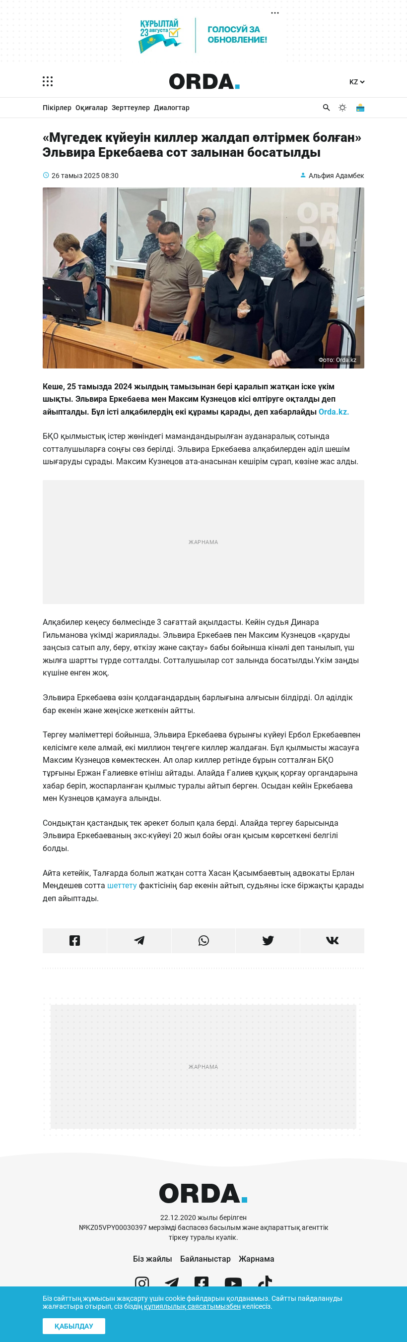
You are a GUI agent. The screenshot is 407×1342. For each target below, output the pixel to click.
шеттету (122, 885)
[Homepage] (204, 81)
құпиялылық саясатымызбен (192, 1306)
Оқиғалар (91, 108)
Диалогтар (172, 108)
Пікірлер (57, 108)
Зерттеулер (131, 108)
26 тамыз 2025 (76, 176)
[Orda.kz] (203, 1208)
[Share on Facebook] (75, 940)
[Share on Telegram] (139, 940)
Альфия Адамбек (336, 176)
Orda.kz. (335, 412)
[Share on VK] (332, 940)
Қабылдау (74, 1326)
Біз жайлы (152, 1259)
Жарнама (256, 1259)
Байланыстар (205, 1259)
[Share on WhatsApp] (204, 940)
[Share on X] (268, 940)
